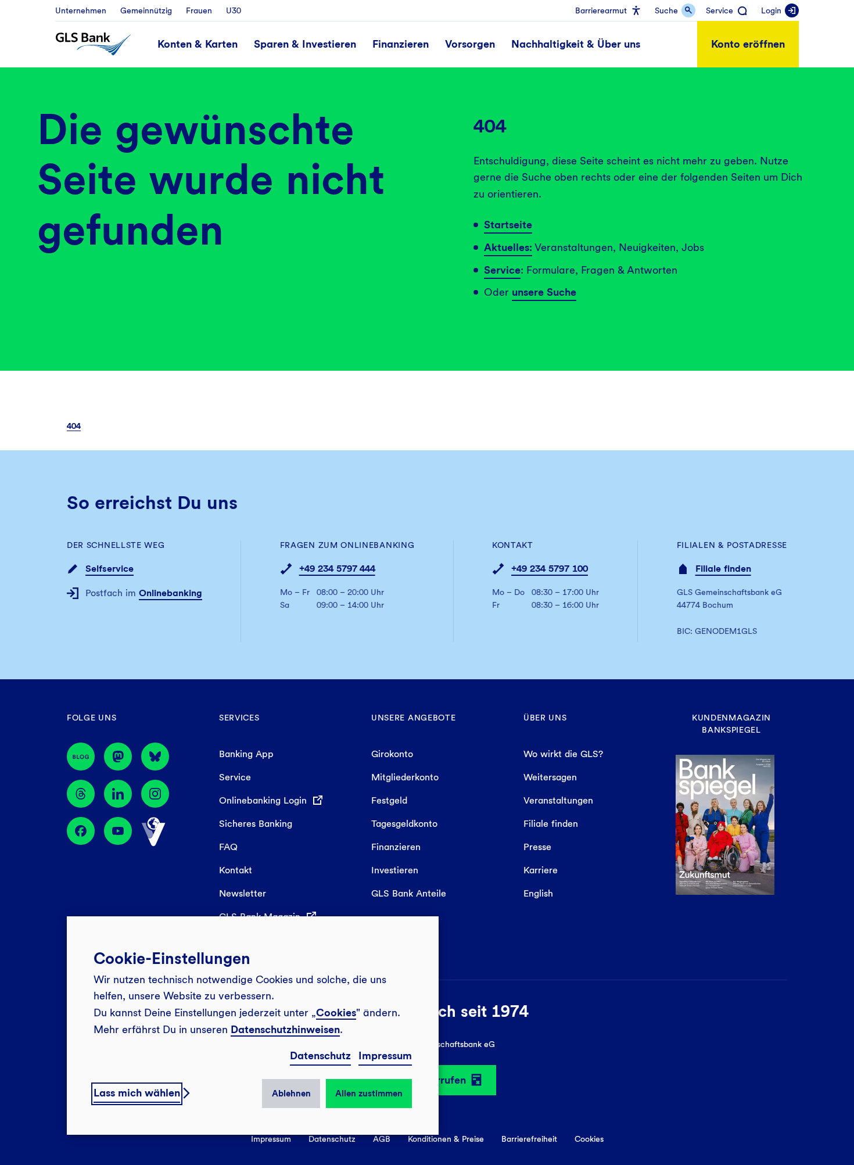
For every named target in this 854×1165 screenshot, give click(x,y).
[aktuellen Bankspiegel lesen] (725, 824)
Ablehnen (291, 1093)
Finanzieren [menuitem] (396, 846)
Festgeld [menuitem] (389, 800)
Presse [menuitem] (537, 846)
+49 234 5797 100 (549, 568)
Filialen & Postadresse (732, 545)
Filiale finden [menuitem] (550, 823)
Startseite (508, 224)
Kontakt (512, 545)
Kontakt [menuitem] (235, 870)
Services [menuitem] (239, 717)
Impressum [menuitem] (271, 1139)
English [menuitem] (538, 893)
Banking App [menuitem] (246, 753)
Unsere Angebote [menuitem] (413, 717)
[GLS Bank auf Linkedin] (118, 794)
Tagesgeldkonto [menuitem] (404, 823)
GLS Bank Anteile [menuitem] (408, 893)
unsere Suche (544, 292)
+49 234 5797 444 (337, 568)
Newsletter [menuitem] (242, 893)
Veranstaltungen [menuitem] (558, 800)
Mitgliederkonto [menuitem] (405, 777)
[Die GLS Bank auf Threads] (81, 794)
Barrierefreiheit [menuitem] (529, 1139)
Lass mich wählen (137, 1093)
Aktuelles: (508, 247)
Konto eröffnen (748, 44)
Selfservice (109, 568)
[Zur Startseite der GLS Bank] (93, 44)
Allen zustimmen (369, 1093)
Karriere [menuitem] (540, 870)
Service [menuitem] (235, 777)
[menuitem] (80, 10)
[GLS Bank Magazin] (81, 756)
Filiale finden (723, 568)
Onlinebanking (170, 592)
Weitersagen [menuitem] (550, 777)
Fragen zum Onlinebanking (347, 545)
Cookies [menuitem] (589, 1139)
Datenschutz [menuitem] (332, 1139)
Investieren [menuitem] (394, 870)
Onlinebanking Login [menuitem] (264, 800)
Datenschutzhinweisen (285, 1029)
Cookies (336, 1012)
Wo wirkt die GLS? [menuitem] (563, 753)
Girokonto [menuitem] (392, 753)
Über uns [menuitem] (545, 717)
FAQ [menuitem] (228, 846)
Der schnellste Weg (116, 545)
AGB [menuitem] (381, 1139)
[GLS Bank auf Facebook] (81, 832)
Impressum (385, 1055)
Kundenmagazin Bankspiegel (731, 723)
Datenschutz (320, 1055)
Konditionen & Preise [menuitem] (446, 1139)
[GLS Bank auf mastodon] (118, 756)
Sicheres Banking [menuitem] (255, 823)
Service (502, 270)
